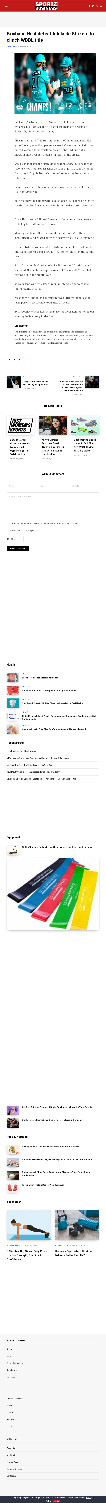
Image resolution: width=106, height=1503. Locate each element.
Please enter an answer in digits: (21, 531)
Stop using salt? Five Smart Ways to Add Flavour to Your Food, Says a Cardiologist (56, 1174)
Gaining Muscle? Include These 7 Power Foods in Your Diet (51, 1146)
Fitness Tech (13, 1246)
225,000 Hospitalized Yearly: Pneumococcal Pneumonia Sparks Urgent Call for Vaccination (59, 718)
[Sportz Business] (46, 6)
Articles (10, 1349)
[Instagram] (5, 92)
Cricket (11, 46)
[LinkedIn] (5, 78)
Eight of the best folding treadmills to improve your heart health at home (57, 847)
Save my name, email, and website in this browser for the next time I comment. (44, 523)
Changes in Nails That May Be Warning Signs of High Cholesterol (54, 729)
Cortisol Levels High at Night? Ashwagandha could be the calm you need (57, 1159)
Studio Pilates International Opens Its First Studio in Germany (52, 1120)
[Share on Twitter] (5, 70)
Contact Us (11, 1476)
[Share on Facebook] (5, 63)
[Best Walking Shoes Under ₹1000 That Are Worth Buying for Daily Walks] (85, 425)
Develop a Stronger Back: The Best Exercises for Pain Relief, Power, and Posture (41, 779)
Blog (9, 1356)
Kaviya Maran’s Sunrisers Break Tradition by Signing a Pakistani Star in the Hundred (53, 447)
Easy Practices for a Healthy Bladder (40, 678)
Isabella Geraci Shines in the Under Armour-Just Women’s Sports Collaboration (20, 447)
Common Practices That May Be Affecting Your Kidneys (49, 690)
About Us (11, 1448)
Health (25, 674)
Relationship (12, 1370)
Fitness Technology (15, 1399)
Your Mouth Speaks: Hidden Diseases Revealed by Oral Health (52, 703)
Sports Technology (15, 1363)
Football (10, 1419)
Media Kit (11, 1455)
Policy (9, 1427)
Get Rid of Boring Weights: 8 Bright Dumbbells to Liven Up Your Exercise (57, 1107)
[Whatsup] (5, 85)
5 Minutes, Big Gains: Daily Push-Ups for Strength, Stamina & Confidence (38, 758)
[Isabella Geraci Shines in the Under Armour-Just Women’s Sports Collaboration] (21, 425)
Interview (11, 1377)
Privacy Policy (13, 1462)
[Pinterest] (24, 359)
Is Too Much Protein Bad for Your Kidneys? (43, 1185)
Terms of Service (14, 1469)
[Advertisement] (53, 18)
